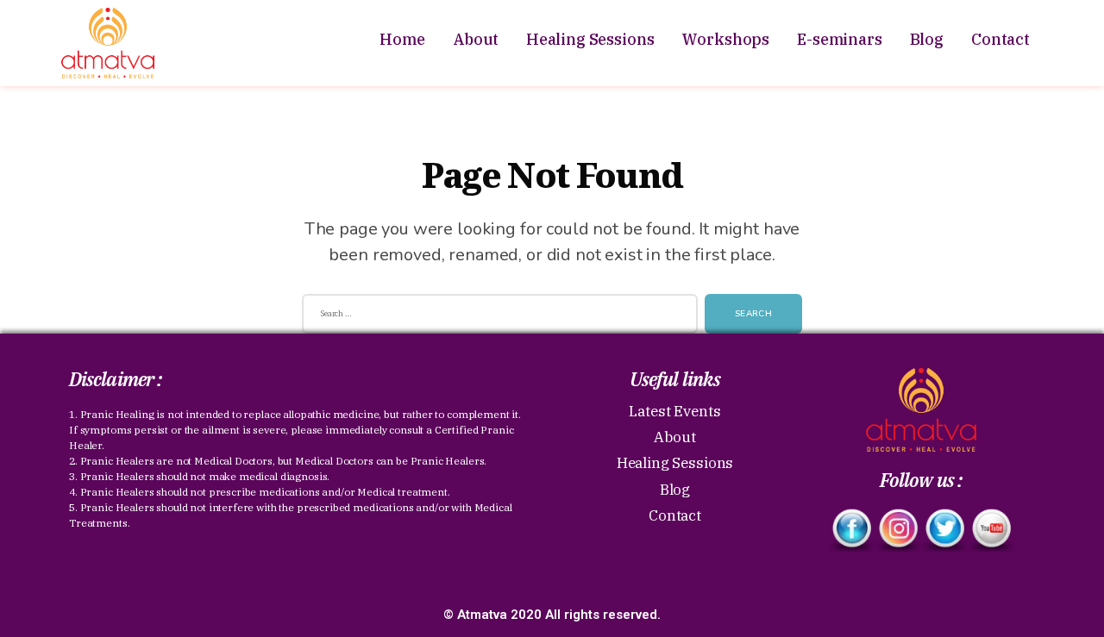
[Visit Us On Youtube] (991, 530)
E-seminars (839, 39)
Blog (927, 39)
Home (402, 39)
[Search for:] (496, 317)
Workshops (725, 39)
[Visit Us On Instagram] (898, 530)
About (476, 39)
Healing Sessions (590, 39)
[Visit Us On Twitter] (944, 530)
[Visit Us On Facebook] (851, 530)
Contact (1000, 39)
